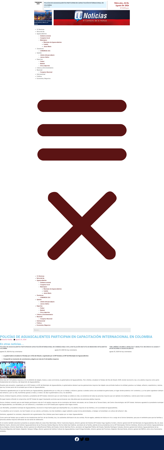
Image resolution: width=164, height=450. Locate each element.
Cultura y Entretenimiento (45, 68)
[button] (82, 177)
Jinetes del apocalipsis (47, 55)
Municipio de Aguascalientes (53, 42)
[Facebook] (77, 439)
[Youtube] (87, 439)
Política (39, 76)
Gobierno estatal (45, 36)
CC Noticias (40, 29)
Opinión (39, 53)
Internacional (41, 74)
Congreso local (45, 38)
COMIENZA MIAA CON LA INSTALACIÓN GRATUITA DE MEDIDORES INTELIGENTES (81, 347)
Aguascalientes (42, 34)
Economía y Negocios (44, 78)
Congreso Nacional (46, 72)
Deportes (40, 59)
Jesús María (47, 46)
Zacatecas (40, 48)
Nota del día (40, 31)
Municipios (43, 40)
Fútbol (42, 61)
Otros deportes (45, 66)
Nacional (39, 70)
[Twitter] (82, 439)
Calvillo (46, 44)
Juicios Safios (44, 57)
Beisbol (42, 63)
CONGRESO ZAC (45, 51)
